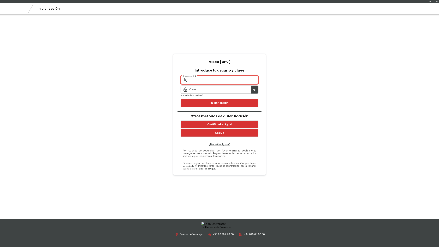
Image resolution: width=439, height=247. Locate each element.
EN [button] (437, 1)
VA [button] (430, 1)
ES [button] (433, 1)
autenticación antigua (204, 169)
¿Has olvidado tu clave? (192, 95)
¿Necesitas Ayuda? (219, 144)
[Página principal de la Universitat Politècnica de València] (12, 8)
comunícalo (188, 166)
